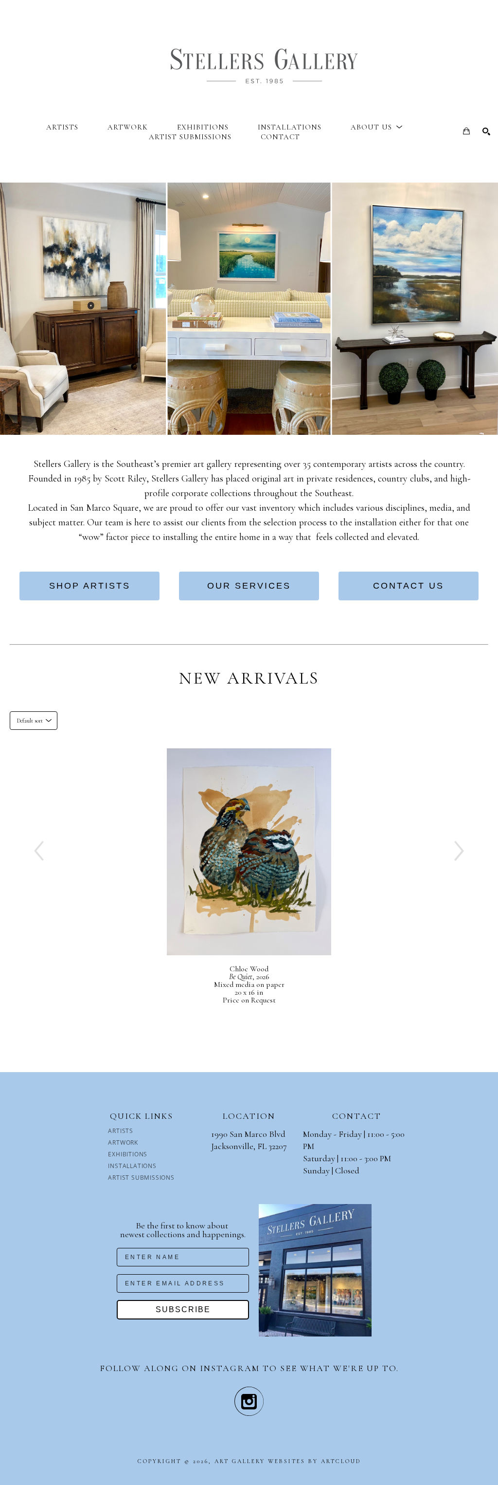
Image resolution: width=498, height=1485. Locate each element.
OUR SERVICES (249, 586)
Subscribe (183, 1309)
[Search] (486, 131)
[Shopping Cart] (466, 131)
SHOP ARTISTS (89, 586)
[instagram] (249, 1401)
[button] (377, 127)
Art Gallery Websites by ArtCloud (287, 1461)
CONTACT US (408, 586)
